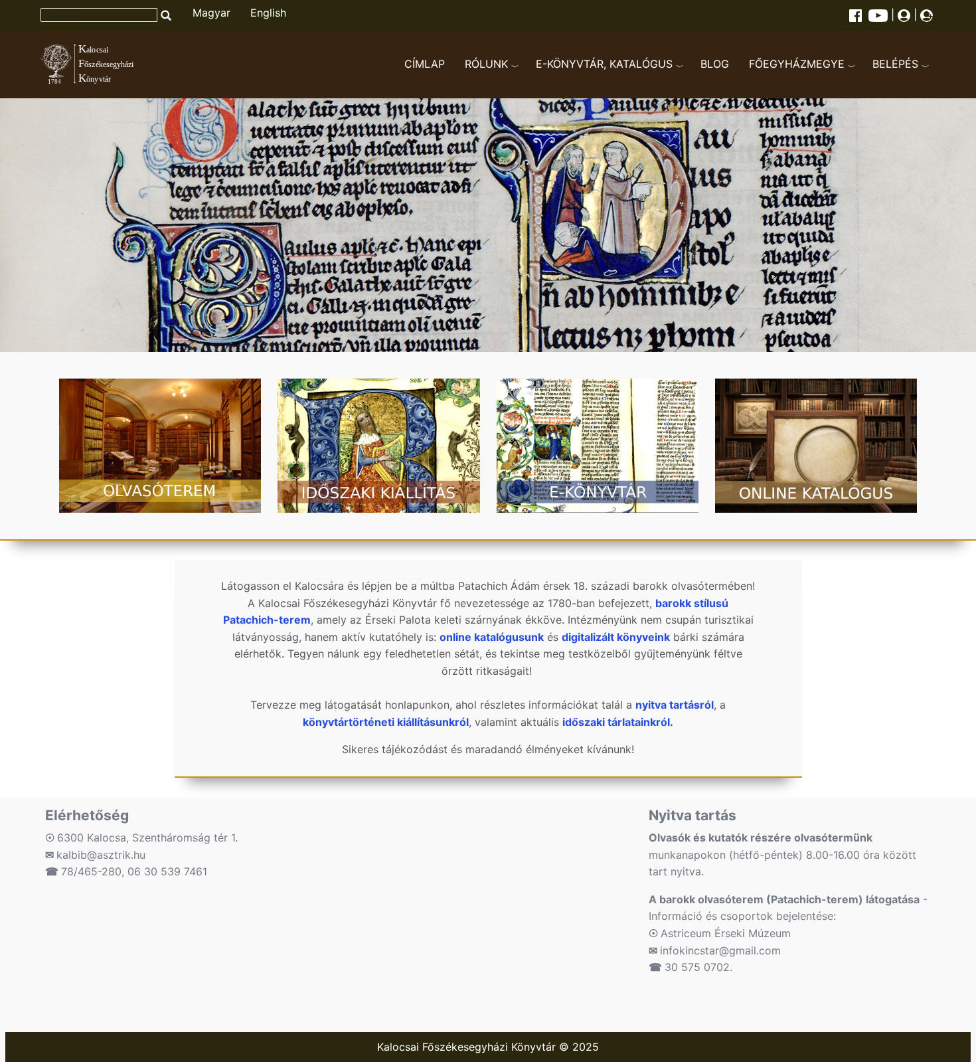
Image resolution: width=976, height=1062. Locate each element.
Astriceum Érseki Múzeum (726, 933)
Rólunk (486, 63)
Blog (714, 63)
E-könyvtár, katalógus (604, 63)
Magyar (211, 12)
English (268, 12)
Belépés (895, 63)
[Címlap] (100, 64)
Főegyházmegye (797, 63)
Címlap (424, 63)
